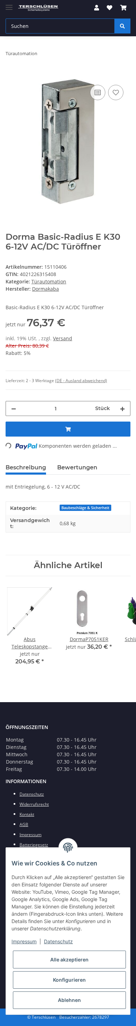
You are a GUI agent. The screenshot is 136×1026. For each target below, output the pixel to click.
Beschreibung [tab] (26, 467)
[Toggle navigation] (9, 4)
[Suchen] (122, 26)
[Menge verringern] (13, 408)
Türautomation (48, 281)
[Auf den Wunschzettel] (115, 92)
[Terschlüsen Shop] (38, 8)
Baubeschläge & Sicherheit (85, 507)
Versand (62, 338)
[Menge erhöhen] (122, 408)
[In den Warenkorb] (11, 75)
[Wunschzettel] (109, 8)
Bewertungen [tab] (77, 467)
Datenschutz (58, 941)
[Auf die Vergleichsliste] (97, 92)
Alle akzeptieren (69, 959)
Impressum (24, 941)
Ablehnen (69, 1000)
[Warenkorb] (123, 8)
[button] (96, 8)
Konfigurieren (69, 980)
